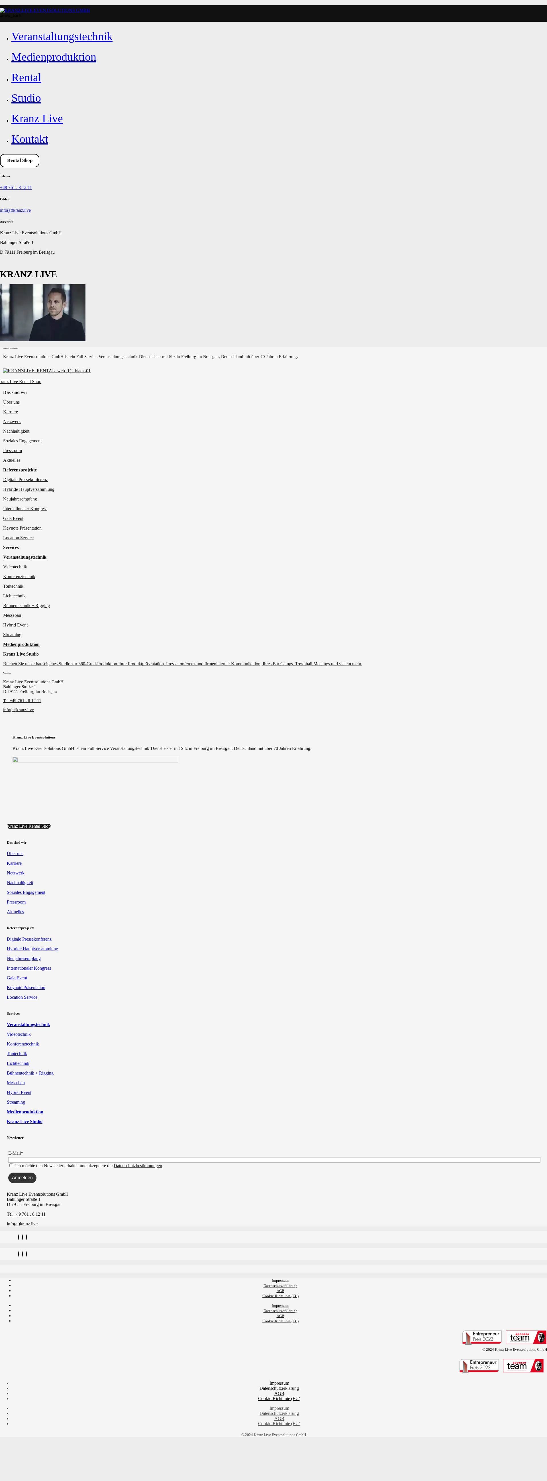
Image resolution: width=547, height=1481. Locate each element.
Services (11, 547)
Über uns (11, 402)
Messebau (12, 615)
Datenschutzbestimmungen (138, 1165)
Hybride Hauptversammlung (28, 489)
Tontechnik (13, 586)
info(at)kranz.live (15, 210)
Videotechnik (15, 566)
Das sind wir (15, 392)
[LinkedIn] (26, 1237)
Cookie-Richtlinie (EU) (280, 1296)
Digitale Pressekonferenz (25, 479)
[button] (275, 392)
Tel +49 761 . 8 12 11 (22, 700)
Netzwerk (12, 421)
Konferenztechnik (19, 576)
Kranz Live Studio (21, 654)
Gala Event (13, 518)
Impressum (280, 1280)
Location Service (18, 537)
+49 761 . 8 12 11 (16, 187)
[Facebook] (22, 1237)
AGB (280, 1291)
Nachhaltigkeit (16, 431)
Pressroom (12, 450)
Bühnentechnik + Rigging (26, 605)
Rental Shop (19, 160)
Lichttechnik (14, 595)
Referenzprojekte (20, 469)
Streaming (12, 634)
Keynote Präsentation (22, 528)
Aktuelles (11, 460)
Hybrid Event (15, 624)
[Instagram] (18, 1237)
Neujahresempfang (20, 499)
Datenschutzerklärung (280, 1285)
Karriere (10, 411)
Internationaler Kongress (25, 508)
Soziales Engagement (22, 440)
